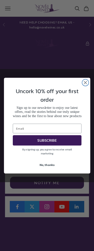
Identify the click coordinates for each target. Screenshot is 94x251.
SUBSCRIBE (47, 140)
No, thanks (46, 164)
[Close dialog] (85, 82)
